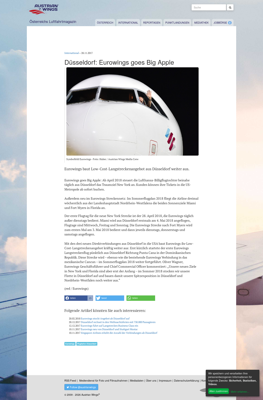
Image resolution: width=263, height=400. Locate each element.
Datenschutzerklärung (186, 380)
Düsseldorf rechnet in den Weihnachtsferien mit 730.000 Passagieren (118, 322)
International (128, 22)
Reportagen (151, 22)
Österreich (105, 22)
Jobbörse (220, 22)
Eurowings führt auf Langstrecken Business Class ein (109, 325)
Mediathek (201, 22)
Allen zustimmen (218, 391)
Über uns (151, 380)
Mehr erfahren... (240, 391)
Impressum (165, 380)
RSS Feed (70, 380)
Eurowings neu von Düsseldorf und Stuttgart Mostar (109, 329)
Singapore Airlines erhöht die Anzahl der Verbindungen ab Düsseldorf (119, 332)
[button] (78, 298)
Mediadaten (136, 380)
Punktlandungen (177, 22)
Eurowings (70, 343)
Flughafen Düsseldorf (86, 343)
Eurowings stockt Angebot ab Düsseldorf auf (105, 318)
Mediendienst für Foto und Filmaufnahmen (103, 380)
